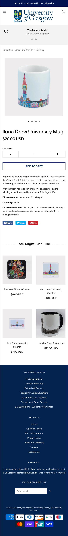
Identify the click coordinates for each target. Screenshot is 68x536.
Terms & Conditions (34, 442)
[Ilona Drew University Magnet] (17, 323)
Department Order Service (34, 402)
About (34, 424)
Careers (34, 447)
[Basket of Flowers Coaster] (17, 270)
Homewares (14, 50)
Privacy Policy (34, 438)
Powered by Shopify (41, 507)
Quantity (7, 148)
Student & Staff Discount (34, 397)
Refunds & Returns (34, 388)
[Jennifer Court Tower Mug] (50, 323)
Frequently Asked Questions (34, 392)
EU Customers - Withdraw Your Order (34, 406)
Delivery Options (34, 379)
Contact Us (34, 451)
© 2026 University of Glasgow (19, 507)
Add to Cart (34, 166)
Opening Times (34, 428)
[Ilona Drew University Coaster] (50, 270)
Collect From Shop (34, 383)
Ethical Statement (34, 433)
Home (5, 50)
